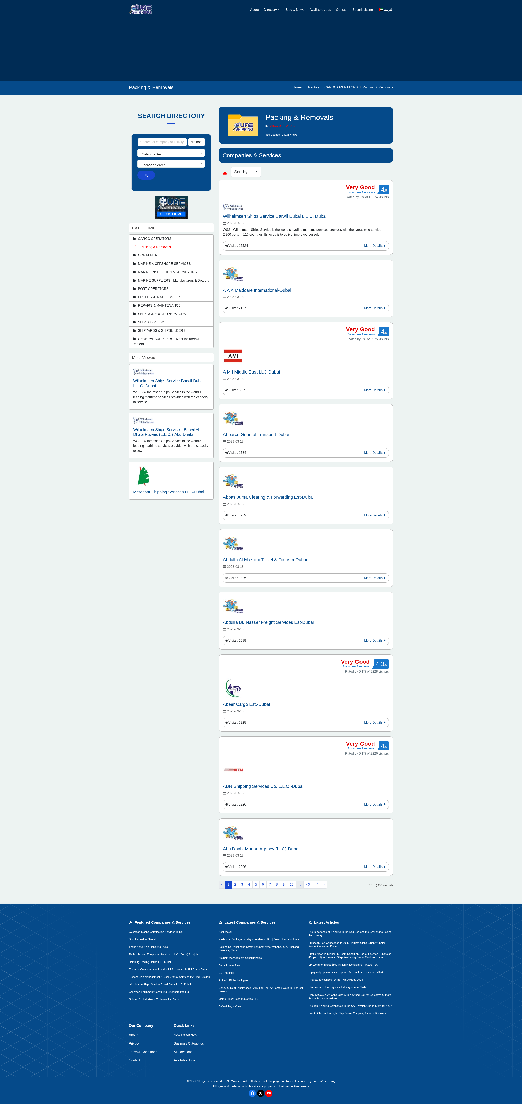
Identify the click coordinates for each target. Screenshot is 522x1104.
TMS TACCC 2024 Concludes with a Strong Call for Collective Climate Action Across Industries (349, 996)
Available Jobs (320, 9)
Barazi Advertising (323, 1081)
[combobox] (171, 153)
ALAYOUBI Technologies (233, 980)
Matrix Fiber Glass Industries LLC (238, 998)
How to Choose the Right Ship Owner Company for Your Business (347, 1013)
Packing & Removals (378, 87)
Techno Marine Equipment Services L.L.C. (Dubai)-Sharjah (163, 954)
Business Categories (189, 1043)
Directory (270, 9)
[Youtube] (268, 1093)
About (254, 9)
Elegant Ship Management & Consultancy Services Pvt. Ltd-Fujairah (169, 976)
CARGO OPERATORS (341, 87)
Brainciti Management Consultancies (240, 957)
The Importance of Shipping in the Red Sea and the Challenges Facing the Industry (350, 933)
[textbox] (171, 154)
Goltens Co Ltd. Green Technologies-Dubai (154, 999)
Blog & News (294, 9)
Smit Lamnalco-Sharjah (142, 939)
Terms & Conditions (143, 1052)
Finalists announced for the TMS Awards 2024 (335, 979)
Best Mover (225, 931)
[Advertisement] (261, 49)
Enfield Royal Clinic (230, 1006)
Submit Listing (362, 9)
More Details (373, 246)
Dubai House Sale (229, 965)
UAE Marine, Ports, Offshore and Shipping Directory (257, 1081)
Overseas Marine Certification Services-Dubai (156, 931)
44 (317, 884)
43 (308, 884)
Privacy (134, 1043)
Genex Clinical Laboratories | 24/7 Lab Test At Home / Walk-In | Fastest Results (261, 989)
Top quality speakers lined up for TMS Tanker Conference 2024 (345, 972)
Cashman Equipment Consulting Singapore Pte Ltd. (159, 991)
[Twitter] (260, 1093)
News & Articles (185, 1035)
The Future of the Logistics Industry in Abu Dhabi (337, 987)
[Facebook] (252, 1093)
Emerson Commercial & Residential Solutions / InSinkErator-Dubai (168, 969)
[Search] (146, 175)
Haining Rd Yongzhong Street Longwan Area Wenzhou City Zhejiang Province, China (259, 948)
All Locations (183, 1052)
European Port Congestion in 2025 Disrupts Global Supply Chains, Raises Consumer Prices (347, 944)
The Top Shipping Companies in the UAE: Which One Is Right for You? (350, 1005)
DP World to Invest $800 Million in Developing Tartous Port (343, 964)
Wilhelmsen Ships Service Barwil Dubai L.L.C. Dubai (160, 984)
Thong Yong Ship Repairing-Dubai (148, 946)
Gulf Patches (226, 972)
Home (297, 87)
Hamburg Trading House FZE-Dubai (150, 962)
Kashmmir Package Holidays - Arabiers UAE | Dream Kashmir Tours (259, 939)
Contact (341, 9)
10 (291, 884)
